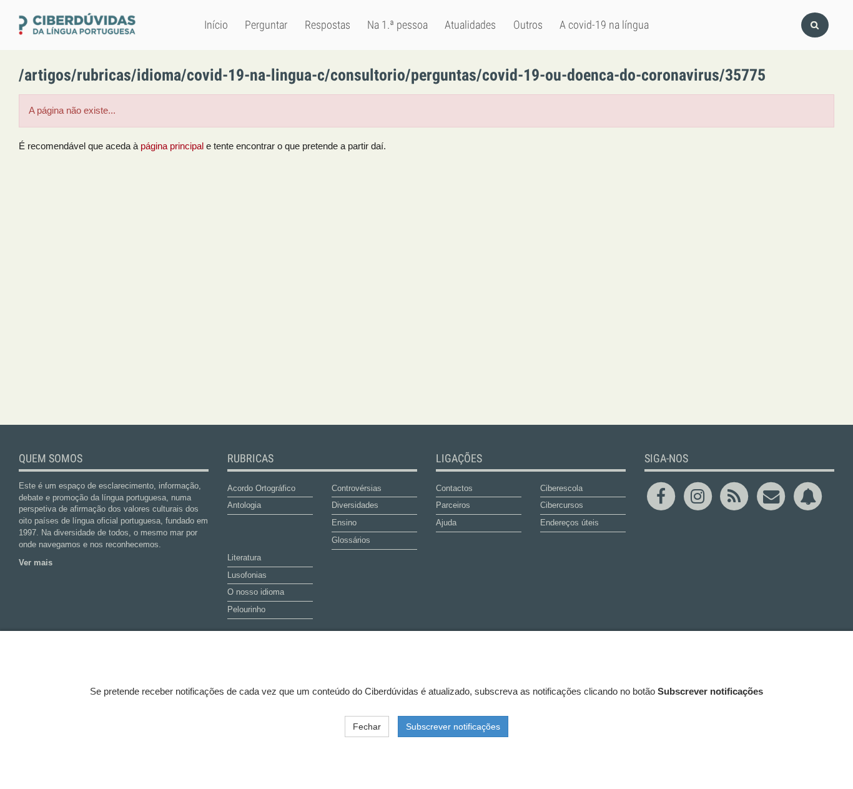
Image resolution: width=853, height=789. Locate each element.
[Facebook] (662, 495)
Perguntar (266, 24)
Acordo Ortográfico (261, 488)
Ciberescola (561, 488)
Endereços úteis (569, 522)
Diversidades (355, 505)
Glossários (351, 540)
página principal (172, 146)
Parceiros (453, 505)
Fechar (367, 727)
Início (216, 24)
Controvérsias (357, 488)
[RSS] (736, 495)
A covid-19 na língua (604, 24)
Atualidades (470, 24)
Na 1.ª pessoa (397, 24)
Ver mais (35, 562)
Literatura (244, 557)
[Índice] (79, 25)
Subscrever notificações (453, 727)
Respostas (327, 24)
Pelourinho (246, 609)
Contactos (454, 488)
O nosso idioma (255, 592)
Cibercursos (561, 505)
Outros (528, 24)
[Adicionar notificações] (807, 495)
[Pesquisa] (815, 24)
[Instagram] (699, 495)
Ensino (344, 522)
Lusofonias (247, 575)
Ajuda (446, 522)
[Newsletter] (772, 495)
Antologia (244, 505)
